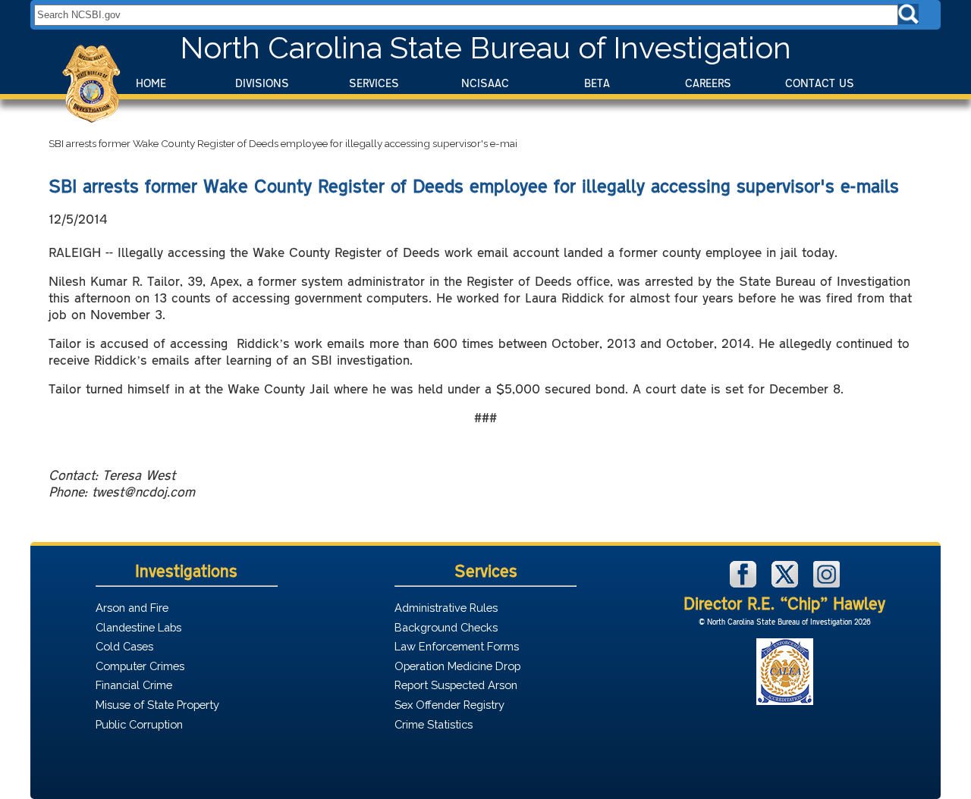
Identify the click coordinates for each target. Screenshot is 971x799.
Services (374, 83)
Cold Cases (124, 646)
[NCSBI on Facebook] (745, 583)
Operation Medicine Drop (457, 666)
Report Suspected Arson (455, 684)
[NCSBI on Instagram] (826, 583)
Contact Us (819, 83)
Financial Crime (134, 684)
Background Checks (446, 627)
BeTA (597, 83)
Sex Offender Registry (449, 704)
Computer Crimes (140, 666)
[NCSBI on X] (786, 583)
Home (151, 83)
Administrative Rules (446, 607)
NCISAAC (485, 83)
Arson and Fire (132, 607)
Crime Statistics (433, 724)
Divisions (262, 83)
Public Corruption (139, 724)
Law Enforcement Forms (456, 646)
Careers (708, 83)
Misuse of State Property (157, 704)
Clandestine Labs (138, 627)
